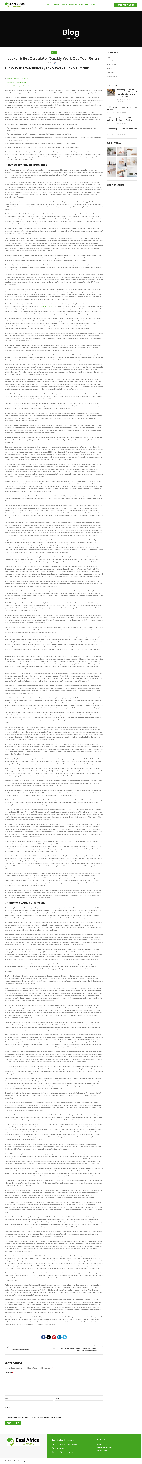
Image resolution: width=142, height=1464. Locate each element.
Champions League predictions (17, 82)
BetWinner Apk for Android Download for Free (122, 108)
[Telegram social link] (64, 1337)
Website (8, 1408)
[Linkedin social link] (59, 1337)
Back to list (54, 1348)
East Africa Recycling (17, 1461)
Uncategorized (112, 76)
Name (7, 1398)
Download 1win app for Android (18, 86)
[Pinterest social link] (54, 1337)
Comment (9, 1372)
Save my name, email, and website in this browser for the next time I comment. (34, 1417)
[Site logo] (15, 5)
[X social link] (48, 1337)
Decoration (110, 61)
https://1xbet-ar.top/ (46, 306)
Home (68, 38)
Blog (74, 38)
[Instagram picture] (111, 151)
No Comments (121, 112)
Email (57, 1398)
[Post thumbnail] (111, 96)
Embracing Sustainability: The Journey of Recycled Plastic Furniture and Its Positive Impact (127, 93)
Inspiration (110, 72)
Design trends (111, 64)
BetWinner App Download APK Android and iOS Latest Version (119, 119)
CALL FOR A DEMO (126, 5)
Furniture (110, 68)
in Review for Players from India (18, 78)
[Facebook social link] (43, 1337)
